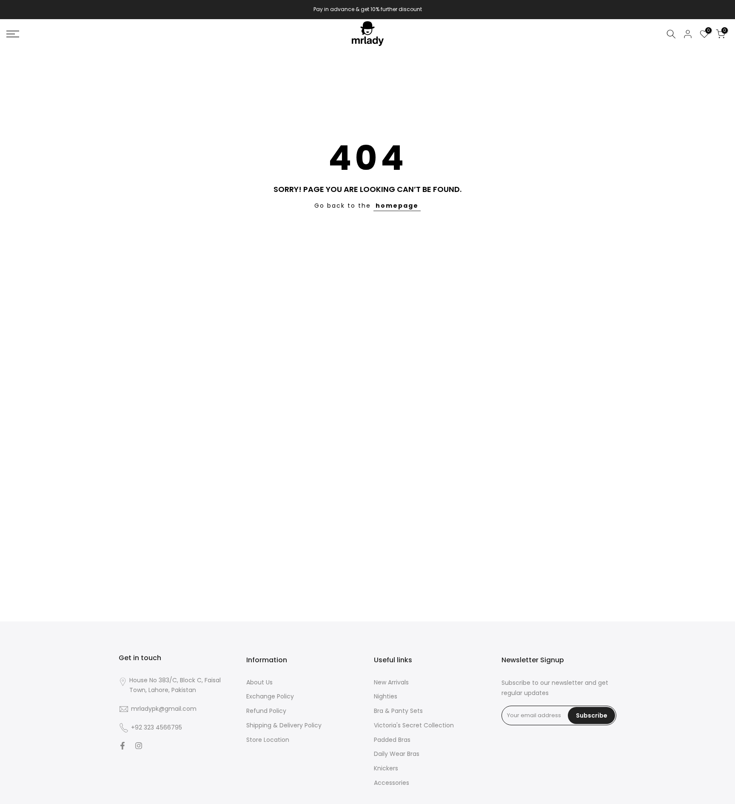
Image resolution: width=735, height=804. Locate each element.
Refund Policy (266, 711)
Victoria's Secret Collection (414, 725)
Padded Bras (392, 740)
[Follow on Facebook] (122, 746)
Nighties (385, 696)
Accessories (391, 783)
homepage (397, 205)
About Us (259, 682)
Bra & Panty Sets (398, 711)
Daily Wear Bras (396, 754)
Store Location (267, 740)
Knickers (386, 768)
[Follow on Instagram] (138, 746)
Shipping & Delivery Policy (284, 725)
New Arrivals (391, 682)
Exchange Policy (270, 696)
